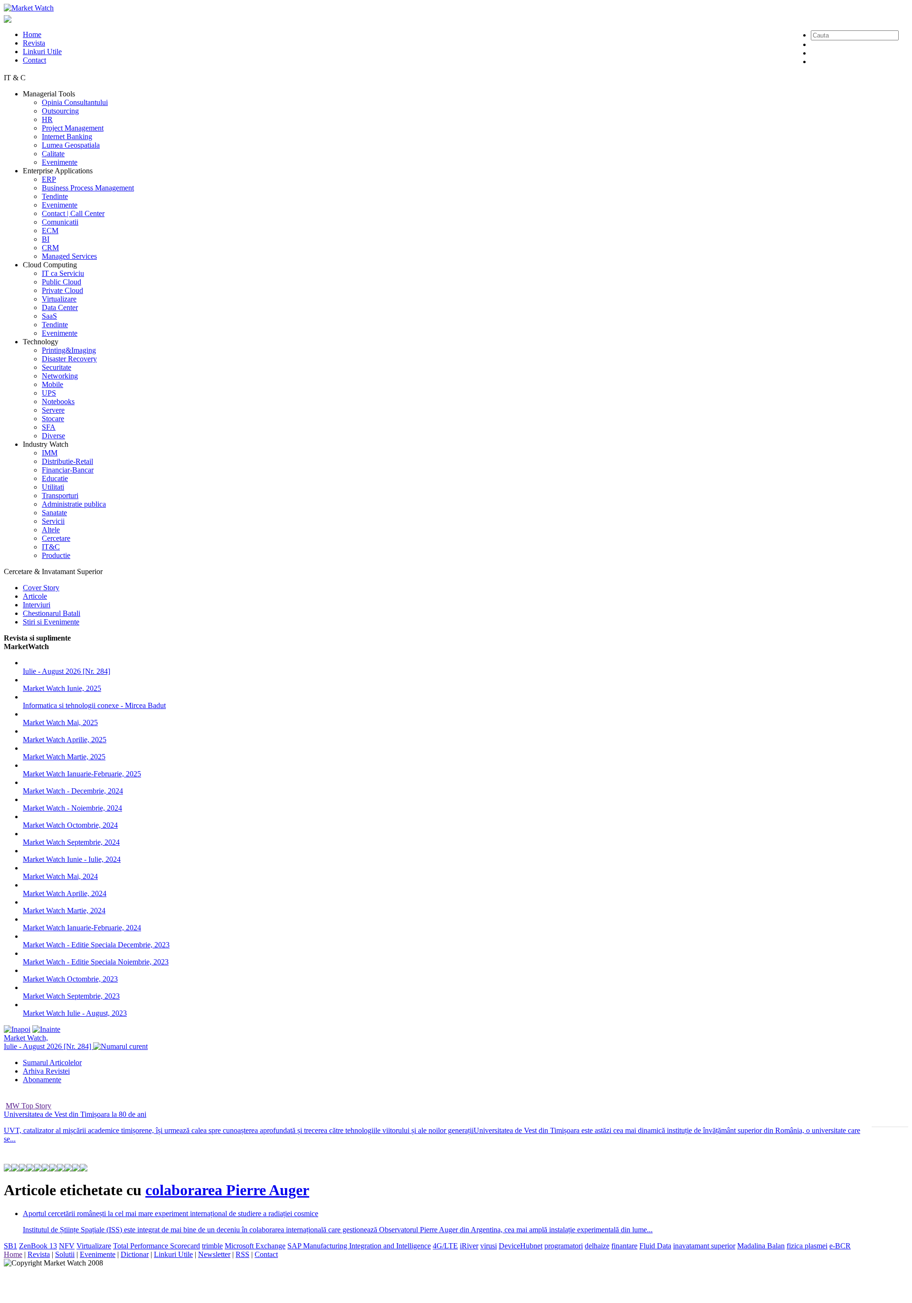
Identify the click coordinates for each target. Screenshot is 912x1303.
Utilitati (53, 487)
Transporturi (60, 495)
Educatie (55, 478)
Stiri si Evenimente (51, 622)
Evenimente (59, 162)
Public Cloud (61, 282)
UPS (49, 393)
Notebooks (58, 401)
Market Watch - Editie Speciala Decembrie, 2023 (96, 945)
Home (32, 34)
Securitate (56, 367)
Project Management (73, 128)
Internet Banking (67, 136)
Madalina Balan (761, 1246)
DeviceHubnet (520, 1246)
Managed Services (69, 256)
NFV (67, 1246)
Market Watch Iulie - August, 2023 (75, 1013)
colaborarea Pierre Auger (227, 1190)
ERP (49, 179)
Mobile (52, 384)
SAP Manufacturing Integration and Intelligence (359, 1246)
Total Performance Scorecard (156, 1246)
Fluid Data (655, 1246)
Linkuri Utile (42, 51)
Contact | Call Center (73, 213)
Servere (53, 410)
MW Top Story (28, 1106)
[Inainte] (46, 1029)
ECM (50, 231)
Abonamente (42, 1080)
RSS (242, 1254)
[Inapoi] (17, 1029)
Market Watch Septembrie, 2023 (71, 996)
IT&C (51, 547)
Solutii (65, 1254)
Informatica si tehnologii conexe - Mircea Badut (94, 705)
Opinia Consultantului (75, 102)
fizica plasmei (807, 1246)
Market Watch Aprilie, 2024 (64, 893)
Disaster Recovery (69, 359)
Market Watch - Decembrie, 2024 (73, 791)
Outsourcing (60, 111)
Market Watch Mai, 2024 (60, 876)
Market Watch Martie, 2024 (64, 910)
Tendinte (55, 196)
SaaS (49, 316)
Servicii (53, 521)
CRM (50, 248)
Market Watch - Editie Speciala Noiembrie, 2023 (96, 962)
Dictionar (135, 1254)
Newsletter (214, 1254)
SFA (49, 427)
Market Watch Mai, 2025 (60, 722)
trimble (212, 1246)
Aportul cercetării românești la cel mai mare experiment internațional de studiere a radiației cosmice (170, 1213)
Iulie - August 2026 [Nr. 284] (66, 671)
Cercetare (56, 538)
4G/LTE (445, 1246)
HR (47, 119)
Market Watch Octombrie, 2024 (70, 825)
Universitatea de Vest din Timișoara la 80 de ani (75, 1114)
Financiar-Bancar (68, 470)
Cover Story (41, 588)
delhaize (597, 1246)
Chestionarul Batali (51, 613)
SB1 (10, 1246)
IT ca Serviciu (63, 273)
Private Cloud (62, 290)
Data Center (60, 307)
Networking (60, 376)
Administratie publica (74, 504)
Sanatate (54, 513)
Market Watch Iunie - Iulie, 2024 (72, 859)
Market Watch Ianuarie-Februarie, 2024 (82, 928)
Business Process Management (88, 188)
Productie (56, 555)
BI (45, 239)
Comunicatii (60, 222)
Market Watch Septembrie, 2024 (71, 842)
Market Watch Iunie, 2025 (62, 688)
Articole (35, 596)
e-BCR (840, 1246)
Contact (34, 60)
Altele (51, 530)
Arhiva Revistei (46, 1071)
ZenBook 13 (38, 1246)
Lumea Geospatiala (71, 145)
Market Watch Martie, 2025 (64, 757)
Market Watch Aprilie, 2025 (64, 740)
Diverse (53, 436)
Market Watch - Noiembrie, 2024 (72, 808)
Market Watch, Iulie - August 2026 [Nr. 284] (48, 1042)
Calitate (53, 154)
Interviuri (36, 605)
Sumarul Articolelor (52, 1062)
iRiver (469, 1246)
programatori (563, 1246)
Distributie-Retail (67, 461)
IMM (49, 453)
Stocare (53, 419)
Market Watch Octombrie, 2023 (70, 979)
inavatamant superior (704, 1246)
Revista (34, 43)
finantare (624, 1246)
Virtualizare (59, 299)
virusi (488, 1246)
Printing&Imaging (69, 350)
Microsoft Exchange (255, 1246)
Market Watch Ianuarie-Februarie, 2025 (82, 774)
